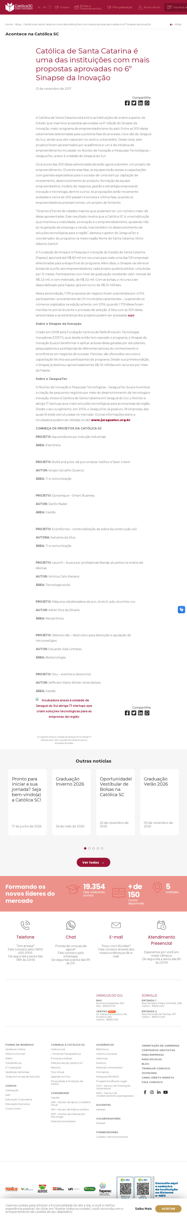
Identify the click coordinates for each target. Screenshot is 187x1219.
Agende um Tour (61, 1076)
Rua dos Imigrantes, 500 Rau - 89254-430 (110, 1004)
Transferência (13, 1063)
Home (9, 24)
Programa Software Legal (111, 1081)
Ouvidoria (149, 1073)
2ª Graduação (13, 1067)
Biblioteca (102, 1049)
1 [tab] (85, 848)
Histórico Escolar (15, 1054)
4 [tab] (98, 848)
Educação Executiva (17, 1104)
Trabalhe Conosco (156, 1068)
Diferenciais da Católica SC (67, 1063)
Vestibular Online (15, 1049)
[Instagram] (151, 1092)
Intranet (100, 1109)
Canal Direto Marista (158, 1077)
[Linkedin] (140, 103)
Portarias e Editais (61, 1058)
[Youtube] (165, 1092)
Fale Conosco (152, 1082)
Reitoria (55, 1067)
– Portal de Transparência (66, 1054)
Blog (18, 24)
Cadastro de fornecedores (112, 1136)
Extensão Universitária (109, 1067)
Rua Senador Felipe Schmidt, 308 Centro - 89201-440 (162, 1004)
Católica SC (19, 7)
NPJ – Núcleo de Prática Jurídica (70, 1109)
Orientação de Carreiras (160, 1045)
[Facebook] (127, 103)
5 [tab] (102, 848)
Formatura (102, 1072)
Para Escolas (152, 1059)
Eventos (101, 1063)
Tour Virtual (57, 1072)
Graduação (12, 1090)
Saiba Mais (143, 1208)
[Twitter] (133, 103)
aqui (131, 315)
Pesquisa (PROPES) (107, 1076)
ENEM (8, 1058)
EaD (7, 1095)
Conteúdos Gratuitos (158, 1050)
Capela (55, 1097)
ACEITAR (168, 1209)
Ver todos (90, 862)
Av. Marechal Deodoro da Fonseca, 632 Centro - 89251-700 (111, 1017)
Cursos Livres (13, 1108)
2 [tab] (89, 848)
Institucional (58, 1049)
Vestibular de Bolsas (17, 1072)
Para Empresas (153, 1054)
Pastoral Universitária (63, 1121)
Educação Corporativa (18, 1099)
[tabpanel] (27, 802)
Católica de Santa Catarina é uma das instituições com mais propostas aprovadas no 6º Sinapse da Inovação (87, 24)
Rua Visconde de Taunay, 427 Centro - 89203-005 (159, 1015)
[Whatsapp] (147, 103)
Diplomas (102, 1058)
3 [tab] (93, 848)
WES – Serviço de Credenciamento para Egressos (115, 1094)
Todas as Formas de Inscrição (22, 1076)
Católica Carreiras (106, 1054)
